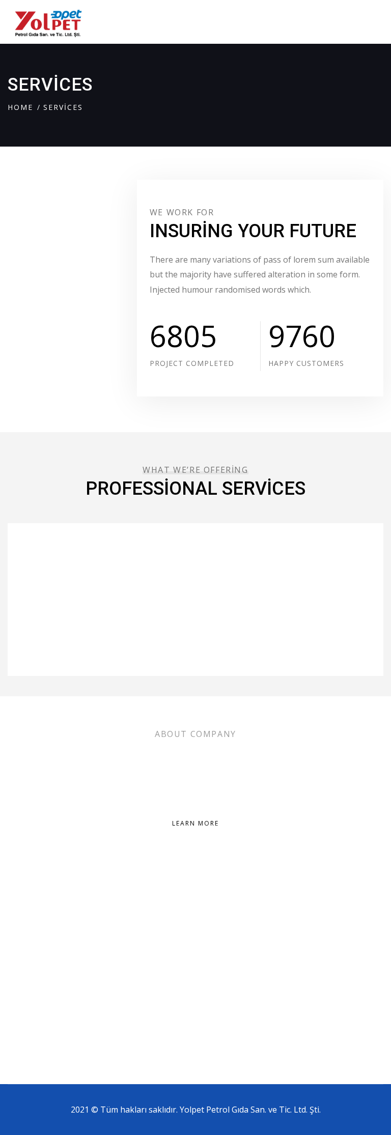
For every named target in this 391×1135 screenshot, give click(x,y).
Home (20, 107)
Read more (44, 629)
